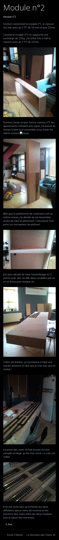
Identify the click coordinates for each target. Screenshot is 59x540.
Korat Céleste (15, 534)
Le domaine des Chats (39, 534)
